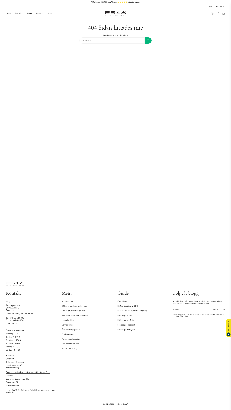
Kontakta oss (67, 301)
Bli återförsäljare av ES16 (127, 306)
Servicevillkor (67, 325)
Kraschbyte (122, 301)
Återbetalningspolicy (71, 329)
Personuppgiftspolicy (71, 339)
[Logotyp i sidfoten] (15, 284)
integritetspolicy (218, 314)
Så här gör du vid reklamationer (75, 315)
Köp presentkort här (70, 344)
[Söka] (148, 40)
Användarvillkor (178, 316)
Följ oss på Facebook (126, 325)
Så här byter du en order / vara (74, 306)
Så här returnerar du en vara (73, 311)
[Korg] (223, 13)
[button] (19, 13)
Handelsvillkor (68, 320)
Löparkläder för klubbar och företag (132, 311)
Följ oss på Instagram (126, 329)
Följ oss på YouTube (125, 320)
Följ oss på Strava (124, 315)
